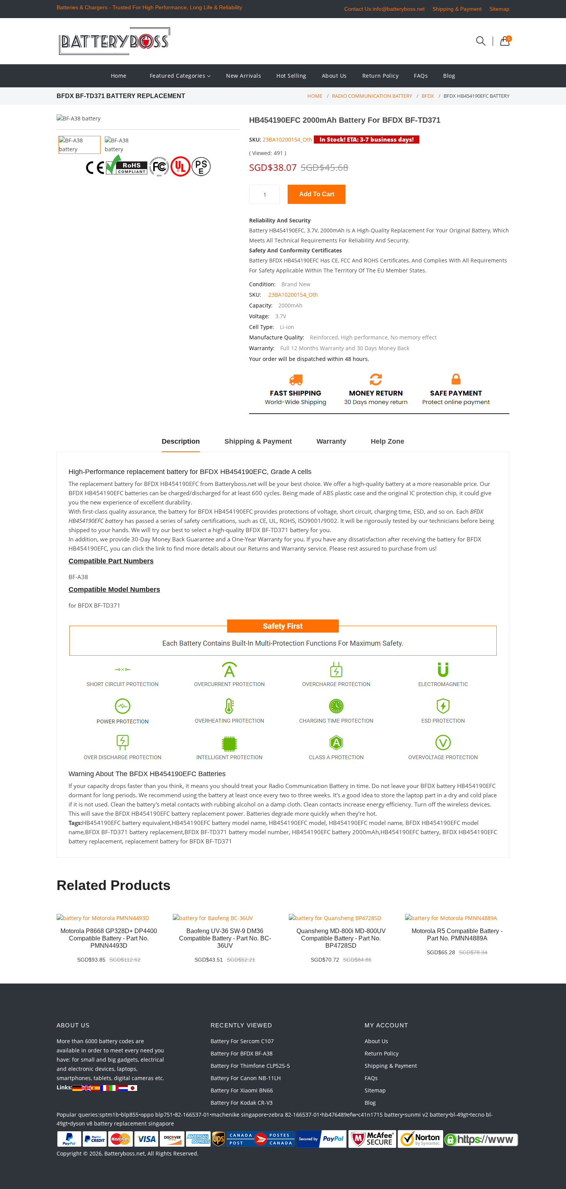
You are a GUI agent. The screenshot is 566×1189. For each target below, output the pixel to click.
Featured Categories (178, 75)
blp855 (130, 1114)
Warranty (331, 441)
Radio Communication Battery (372, 95)
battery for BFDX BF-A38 (242, 1053)
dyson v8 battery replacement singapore (122, 1123)
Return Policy (380, 75)
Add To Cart (316, 194)
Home (119, 75)
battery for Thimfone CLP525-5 (250, 1065)
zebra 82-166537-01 (294, 1114)
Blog (449, 75)
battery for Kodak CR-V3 (242, 1102)
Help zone (387, 441)
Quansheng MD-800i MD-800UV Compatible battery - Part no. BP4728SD (341, 938)
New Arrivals (243, 75)
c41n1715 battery (380, 1114)
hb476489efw (339, 1114)
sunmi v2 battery (426, 1114)
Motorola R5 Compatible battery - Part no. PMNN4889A (457, 935)
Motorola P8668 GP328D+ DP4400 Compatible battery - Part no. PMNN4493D (108, 938)
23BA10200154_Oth (287, 139)
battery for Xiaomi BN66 (242, 1090)
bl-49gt (459, 1114)
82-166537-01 (192, 1114)
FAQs (421, 75)
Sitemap (499, 9)
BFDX (428, 95)
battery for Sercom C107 (242, 1041)
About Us (334, 75)
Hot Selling (291, 75)
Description (181, 441)
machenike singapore (239, 1114)
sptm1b (109, 1114)
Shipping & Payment (457, 9)
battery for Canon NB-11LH (246, 1078)
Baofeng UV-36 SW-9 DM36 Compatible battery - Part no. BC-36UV (225, 938)
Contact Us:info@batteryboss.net (384, 9)
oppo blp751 (157, 1114)
